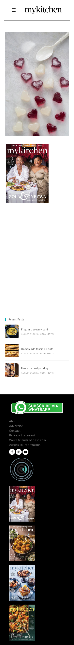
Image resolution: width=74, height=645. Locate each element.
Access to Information (25, 444)
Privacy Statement (22, 435)
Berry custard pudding (35, 368)
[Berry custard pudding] (12, 370)
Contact (15, 430)
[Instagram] (19, 452)
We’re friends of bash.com (27, 440)
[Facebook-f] (12, 452)
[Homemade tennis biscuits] (12, 350)
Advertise (16, 426)
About (13, 421)
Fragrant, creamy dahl (34, 329)
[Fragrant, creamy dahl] (12, 331)
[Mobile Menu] (13, 10)
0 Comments (47, 334)
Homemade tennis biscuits (37, 348)
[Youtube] (25, 452)
